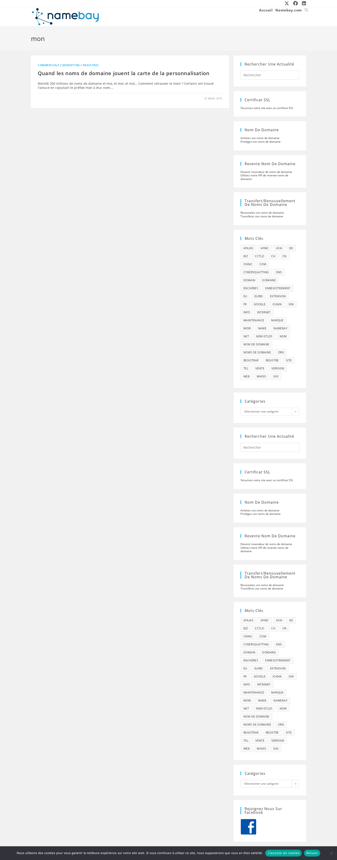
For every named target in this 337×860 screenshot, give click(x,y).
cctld (259, 256)
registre (272, 360)
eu (245, 296)
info (246, 312)
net (246, 336)
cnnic (247, 264)
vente (259, 368)
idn (291, 304)
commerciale (49, 65)
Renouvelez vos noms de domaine (262, 213)
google (259, 304)
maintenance (253, 320)
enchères (250, 288)
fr (245, 304)
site (289, 360)
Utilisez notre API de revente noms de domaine (264, 177)
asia (279, 248)
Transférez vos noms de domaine (261, 216)
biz (245, 256)
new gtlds (264, 336)
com (263, 264)
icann (277, 304)
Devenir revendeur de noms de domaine (266, 172)
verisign (277, 368)
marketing (71, 65)
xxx (275, 376)
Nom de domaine (256, 344)
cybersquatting (256, 272)
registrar (251, 360)
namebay (280, 328)
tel (245, 368)
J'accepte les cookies (283, 853)
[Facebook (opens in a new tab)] (295, 3)
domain (249, 280)
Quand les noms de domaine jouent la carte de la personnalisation (123, 73)
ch (273, 256)
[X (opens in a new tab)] (287, 3)
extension (278, 296)
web (246, 376)
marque (277, 320)
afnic (265, 248)
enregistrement (277, 288)
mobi (247, 328)
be (291, 248)
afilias (248, 248)
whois (261, 376)
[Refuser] (331, 853)
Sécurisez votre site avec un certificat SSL (266, 108)
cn (284, 256)
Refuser (312, 853)
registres (91, 65)
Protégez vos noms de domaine (260, 142)
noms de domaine (257, 352)
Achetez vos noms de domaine (259, 138)
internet (264, 312)
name (262, 328)
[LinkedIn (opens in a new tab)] (303, 3)
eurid (258, 296)
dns (279, 272)
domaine (269, 280)
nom (283, 336)
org (281, 352)
